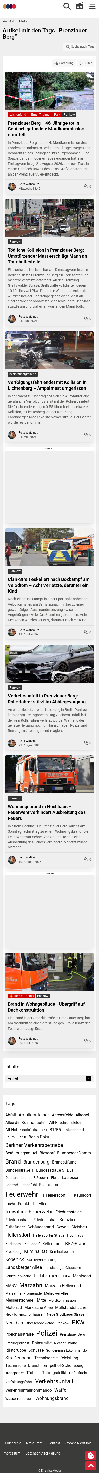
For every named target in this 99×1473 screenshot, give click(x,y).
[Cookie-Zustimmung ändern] (90, 1455)
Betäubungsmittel (21, 1153)
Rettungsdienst (17, 1343)
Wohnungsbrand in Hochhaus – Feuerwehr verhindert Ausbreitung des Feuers (47, 812)
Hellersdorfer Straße (48, 1235)
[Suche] (67, 6)
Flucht (10, 1204)
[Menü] (92, 6)
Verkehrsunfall (54, 1381)
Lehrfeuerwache (18, 1276)
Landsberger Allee (23, 1267)
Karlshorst (13, 1244)
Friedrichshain (18, 1219)
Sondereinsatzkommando (66, 1350)
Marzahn (30, 1285)
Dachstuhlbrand (18, 1178)
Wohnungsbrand (52, 1398)
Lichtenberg (47, 1276)
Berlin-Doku (39, 1137)
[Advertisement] (49, 485)
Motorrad (13, 1307)
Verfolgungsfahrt (18, 1382)
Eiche (55, 1178)
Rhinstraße (42, 1343)
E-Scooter (40, 1178)
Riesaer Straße (65, 1343)
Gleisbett (79, 1227)
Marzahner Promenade (23, 1293)
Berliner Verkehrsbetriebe (34, 1145)
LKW (66, 1276)
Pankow (62, 1323)
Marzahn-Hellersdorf (63, 1285)
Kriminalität (35, 1251)
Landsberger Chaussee (63, 1268)
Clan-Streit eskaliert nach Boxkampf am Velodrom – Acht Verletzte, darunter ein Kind (49, 585)
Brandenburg (36, 1162)
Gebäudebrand (40, 1227)
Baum (10, 1137)
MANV (11, 1285)
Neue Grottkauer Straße (65, 1314)
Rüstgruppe (15, 1350)
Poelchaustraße (19, 1334)
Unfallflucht (78, 1373)
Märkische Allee (38, 1307)
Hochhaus (75, 1235)
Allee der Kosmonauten (26, 1122)
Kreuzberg (13, 1252)
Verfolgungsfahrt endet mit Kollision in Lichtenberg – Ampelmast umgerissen (47, 385)
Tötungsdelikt (54, 1372)
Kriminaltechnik (62, 1252)
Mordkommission (62, 1300)
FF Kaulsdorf (79, 1195)
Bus (70, 1170)
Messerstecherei (19, 1300)
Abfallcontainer (34, 1114)
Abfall (10, 1115)
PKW (78, 1322)
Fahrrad (11, 1185)
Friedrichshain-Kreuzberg (55, 1219)
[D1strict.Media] (10, 6)
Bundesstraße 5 (50, 1170)
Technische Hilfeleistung (56, 1357)
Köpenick (14, 1259)
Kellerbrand (52, 1243)
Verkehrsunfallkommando (28, 1390)
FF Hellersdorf (53, 1195)
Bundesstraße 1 (19, 1170)
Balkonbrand (73, 1130)
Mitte (41, 1300)
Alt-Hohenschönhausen (26, 1129)
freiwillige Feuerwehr (29, 1212)
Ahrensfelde (62, 1115)
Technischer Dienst (22, 1365)
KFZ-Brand (76, 1243)
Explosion (70, 1177)
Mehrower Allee (56, 1293)
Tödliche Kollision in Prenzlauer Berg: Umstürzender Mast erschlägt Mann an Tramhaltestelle (47, 255)
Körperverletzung (41, 1259)
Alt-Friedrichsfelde (65, 1122)
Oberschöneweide (40, 1323)
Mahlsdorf (82, 1276)
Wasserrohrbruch (19, 1399)
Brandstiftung (64, 1162)
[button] (64, 63)
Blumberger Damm (74, 1153)
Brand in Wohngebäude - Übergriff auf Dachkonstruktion (46, 1007)
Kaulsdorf (32, 1244)
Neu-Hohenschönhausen (24, 1314)
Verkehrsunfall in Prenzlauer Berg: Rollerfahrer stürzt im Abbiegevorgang (47, 698)
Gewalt (62, 1227)
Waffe (60, 1390)
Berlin (21, 1137)
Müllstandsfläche (70, 1307)
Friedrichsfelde (68, 1212)
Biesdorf (47, 1153)
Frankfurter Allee (32, 1203)
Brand (13, 1161)
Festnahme (49, 1184)
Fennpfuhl (29, 1185)
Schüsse (36, 1350)
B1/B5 (55, 1129)
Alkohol (82, 1115)
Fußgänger (15, 1227)
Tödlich (33, 1372)
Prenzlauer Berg (72, 1334)
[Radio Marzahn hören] (80, 6)
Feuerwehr (21, 1194)
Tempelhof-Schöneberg (63, 1365)
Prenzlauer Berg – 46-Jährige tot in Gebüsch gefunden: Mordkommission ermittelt (46, 128)
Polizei (46, 1333)
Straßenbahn (18, 1357)
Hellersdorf (17, 1235)
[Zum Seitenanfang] (90, 1465)
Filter (88, 63)
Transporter (14, 1373)
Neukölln (14, 1322)
